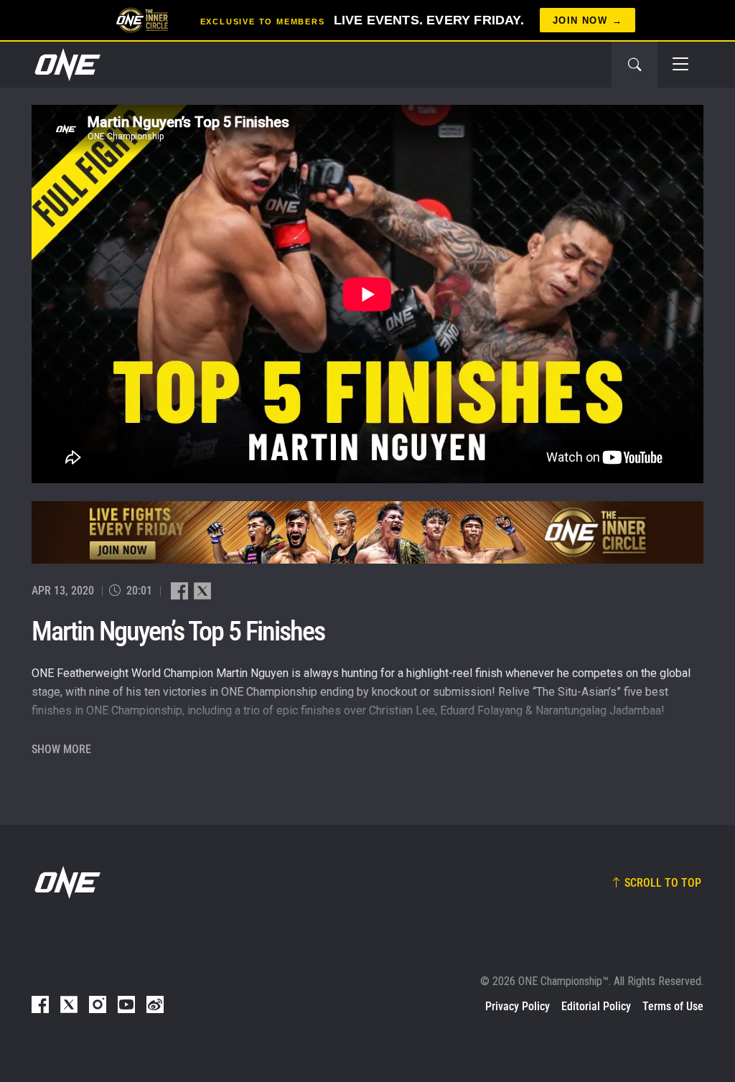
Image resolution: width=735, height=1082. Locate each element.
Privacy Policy (517, 1006)
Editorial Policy (596, 1006)
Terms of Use (672, 1006)
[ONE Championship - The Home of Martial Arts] (66, 64)
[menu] (680, 64)
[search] (634, 65)
